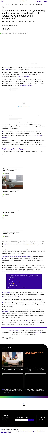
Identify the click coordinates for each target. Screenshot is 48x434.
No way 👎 (11, 283)
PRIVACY (5, 418)
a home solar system (32, 301)
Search (39, 1)
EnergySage (5, 311)
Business (32, 4)
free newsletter (14, 330)
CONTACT (6, 422)
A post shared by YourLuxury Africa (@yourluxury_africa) (24, 122)
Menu (45, 1)
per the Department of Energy (10, 296)
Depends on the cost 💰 (14, 281)
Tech (26, 4)
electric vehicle (29, 245)
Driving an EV (6, 292)
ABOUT (5, 415)
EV (9, 69)
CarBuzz (19, 76)
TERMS (5, 420)
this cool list (38, 332)
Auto (21, 4)
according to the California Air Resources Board (29, 271)
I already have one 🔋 (14, 285)
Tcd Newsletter (21, 417)
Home (16, 4)
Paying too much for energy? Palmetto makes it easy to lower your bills (35, 370)
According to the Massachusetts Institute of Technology (17, 256)
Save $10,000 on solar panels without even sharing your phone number (13, 391)
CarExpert (27, 76)
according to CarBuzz (26, 85)
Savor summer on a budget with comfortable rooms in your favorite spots (13, 370)
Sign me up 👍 (12, 279)
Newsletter (9, 4)
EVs (3, 258)
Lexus (6, 69)
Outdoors (39, 4)
